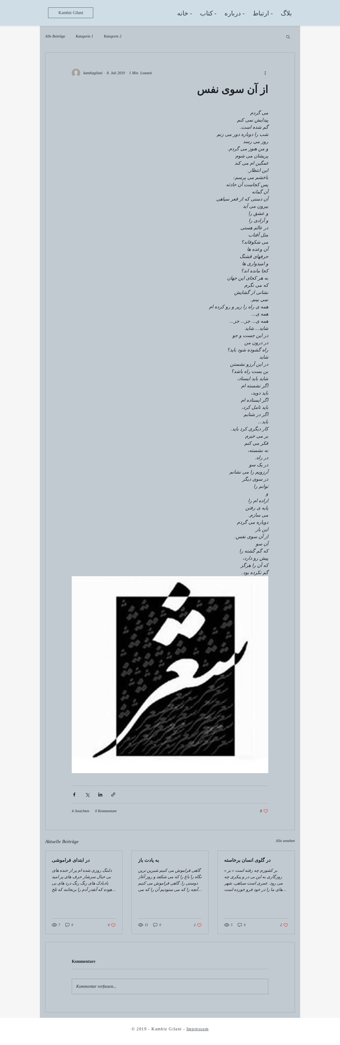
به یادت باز (148, 860)
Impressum (197, 1029)
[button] (288, 36)
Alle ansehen (285, 841)
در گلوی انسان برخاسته (247, 860)
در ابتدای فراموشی (71, 860)
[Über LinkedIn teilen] (100, 794)
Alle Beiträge (55, 36)
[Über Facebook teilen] (74, 794)
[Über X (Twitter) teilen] (87, 794)
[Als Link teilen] (113, 794)
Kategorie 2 (112, 36)
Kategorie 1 (84, 36)
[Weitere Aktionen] (265, 73)
